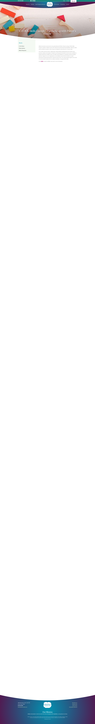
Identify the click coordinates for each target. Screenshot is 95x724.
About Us (28, 4)
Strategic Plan (74, 704)
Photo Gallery (22, 48)
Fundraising (62, 4)
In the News (21, 46)
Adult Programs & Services (40, 4)
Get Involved (56, 4)
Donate (73, 1)
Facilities (32, 4)
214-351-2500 (20, 0)
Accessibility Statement (73, 707)
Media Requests (22, 50)
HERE (42, 61)
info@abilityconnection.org (22, 707)
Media (64, 0)
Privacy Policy (74, 705)
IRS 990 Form (74, 702)
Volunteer (68, 0)
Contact (67, 4)
